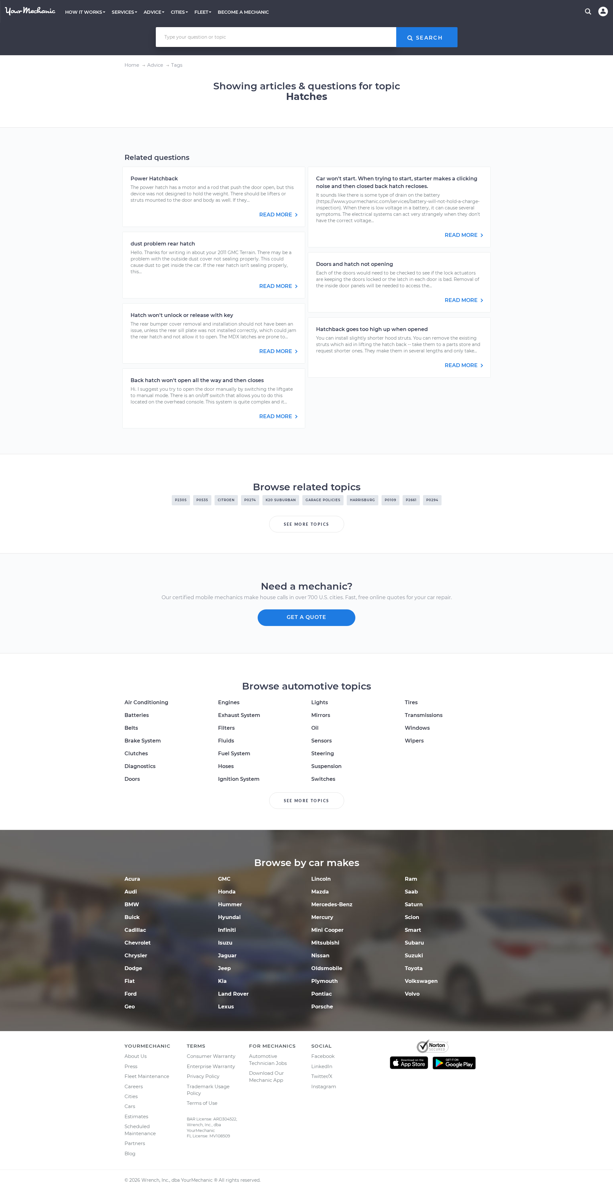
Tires (411, 702)
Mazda (320, 892)
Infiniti (227, 930)
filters (226, 728)
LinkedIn (321, 1066)
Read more (276, 215)
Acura (132, 879)
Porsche (322, 1007)
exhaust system (239, 715)
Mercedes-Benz (331, 904)
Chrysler (136, 956)
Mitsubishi (325, 943)
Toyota (414, 968)
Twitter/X (321, 1076)
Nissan (320, 956)
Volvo (412, 994)
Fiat (130, 981)
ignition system (239, 779)
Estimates (136, 1116)
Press (131, 1066)
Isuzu (225, 943)
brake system (143, 741)
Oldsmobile (326, 968)
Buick (132, 917)
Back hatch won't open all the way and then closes (197, 380)
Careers (134, 1086)
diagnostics (140, 766)
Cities (131, 1096)
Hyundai (229, 917)
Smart (413, 930)
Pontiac (321, 994)
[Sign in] (603, 11)
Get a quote (306, 617)
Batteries (137, 715)
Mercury (322, 917)
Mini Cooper (327, 930)
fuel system (234, 753)
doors (132, 779)
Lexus (226, 1007)
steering (322, 753)
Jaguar (227, 956)
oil (315, 728)
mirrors (320, 715)
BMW (132, 904)
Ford (131, 994)
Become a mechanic (243, 12)
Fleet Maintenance (147, 1076)
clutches (136, 753)
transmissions (424, 715)
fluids (226, 741)
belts (131, 728)
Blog (130, 1153)
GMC (224, 879)
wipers (414, 741)
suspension (326, 766)
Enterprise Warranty (211, 1066)
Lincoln (321, 879)
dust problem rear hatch (163, 244)
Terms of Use (202, 1103)
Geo (130, 1007)
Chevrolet (138, 943)
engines (228, 702)
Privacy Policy (203, 1076)
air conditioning (146, 702)
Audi (131, 892)
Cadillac (135, 930)
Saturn (414, 904)
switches (323, 779)
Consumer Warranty (211, 1056)
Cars (130, 1106)
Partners (135, 1143)
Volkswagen (421, 981)
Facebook (323, 1056)
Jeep (224, 968)
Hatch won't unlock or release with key (182, 315)
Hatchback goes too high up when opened (372, 329)
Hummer (230, 904)
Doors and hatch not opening (354, 264)
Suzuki (414, 956)
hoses (226, 766)
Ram (411, 879)
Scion (412, 917)
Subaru (414, 943)
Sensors (321, 741)
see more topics (306, 524)
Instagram (323, 1086)
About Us (136, 1056)
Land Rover (233, 994)
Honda (227, 892)
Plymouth (324, 981)
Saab (411, 892)
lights (319, 702)
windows (417, 728)
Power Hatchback (154, 179)
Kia (222, 981)
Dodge (133, 968)
